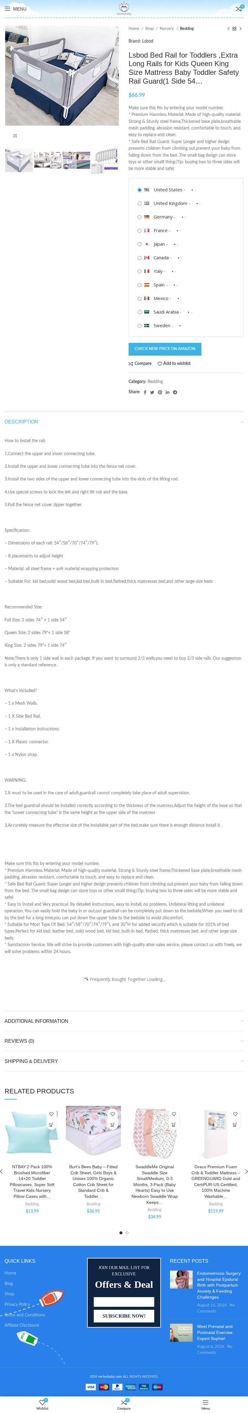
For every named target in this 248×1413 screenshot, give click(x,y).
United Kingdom (170, 203)
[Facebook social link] (145, 392)
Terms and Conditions (25, 1315)
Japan (159, 244)
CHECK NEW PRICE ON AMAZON (165, 349)
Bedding (187, 29)
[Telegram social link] (175, 392)
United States (168, 190)
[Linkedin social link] (167, 392)
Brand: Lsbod (141, 41)
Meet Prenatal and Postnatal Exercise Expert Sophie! (215, 1332)
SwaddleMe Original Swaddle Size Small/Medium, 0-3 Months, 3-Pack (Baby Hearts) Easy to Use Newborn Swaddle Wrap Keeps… (155, 1184)
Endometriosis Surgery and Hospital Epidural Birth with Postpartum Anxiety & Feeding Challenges (219, 1285)
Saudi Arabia (166, 312)
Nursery (167, 29)
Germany (163, 217)
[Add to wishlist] (51, 1114)
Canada (161, 257)
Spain (159, 285)
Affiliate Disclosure (22, 1325)
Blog (9, 1284)
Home (134, 29)
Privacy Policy (17, 1305)
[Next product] (240, 29)
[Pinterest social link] (160, 392)
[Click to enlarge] (15, 136)
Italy (158, 271)
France (161, 230)
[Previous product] (228, 29)
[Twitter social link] (152, 392)
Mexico (161, 298)
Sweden (162, 325)
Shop (150, 29)
